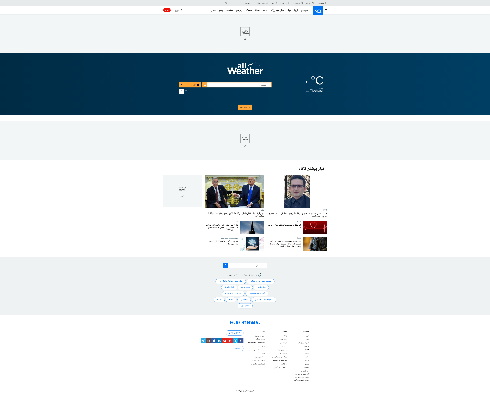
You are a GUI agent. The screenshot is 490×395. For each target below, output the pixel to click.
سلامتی (229, 10)
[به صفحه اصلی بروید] (318, 10)
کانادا (325, 210)
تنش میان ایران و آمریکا (233, 293)
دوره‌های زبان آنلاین (280, 367)
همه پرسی (244, 299)
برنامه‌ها (306, 367)
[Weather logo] (245, 70)
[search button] (226, 3)
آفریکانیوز (284, 364)
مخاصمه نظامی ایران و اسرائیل (260, 281)
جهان (289, 10)
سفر (265, 10)
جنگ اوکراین (261, 287)
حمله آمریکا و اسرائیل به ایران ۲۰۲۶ (231, 281)
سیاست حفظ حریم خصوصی (256, 349)
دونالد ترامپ (245, 287)
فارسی (321, 3)
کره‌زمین (239, 10)
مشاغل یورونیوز (260, 357)
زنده (167, 10)
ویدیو (221, 10)
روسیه (231, 299)
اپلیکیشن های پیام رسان (279, 357)
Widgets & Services (279, 360)
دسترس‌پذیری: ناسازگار (257, 360)
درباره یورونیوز (260, 335)
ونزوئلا (219, 299)
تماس (263, 353)
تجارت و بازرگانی (277, 10)
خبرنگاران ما (305, 371)
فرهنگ (249, 10)
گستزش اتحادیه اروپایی (257, 293)
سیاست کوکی (260, 346)
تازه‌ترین (304, 10)
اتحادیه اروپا (245, 305)
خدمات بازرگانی (260, 339)
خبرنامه (237, 348)
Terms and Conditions (256, 342)
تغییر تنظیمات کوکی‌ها (258, 364)
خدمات (284, 331)
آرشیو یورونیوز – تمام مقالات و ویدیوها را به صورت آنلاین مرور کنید (301, 377)
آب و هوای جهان (245, 107)
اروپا (296, 10)
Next (257, 10)
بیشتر (263, 331)
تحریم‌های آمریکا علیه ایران (264, 299)
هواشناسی (283, 342)
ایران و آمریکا (229, 287)
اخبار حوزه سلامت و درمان (229, 238)
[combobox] (239, 3)
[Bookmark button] (304, 91)
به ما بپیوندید (282, 349)
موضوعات (305, 331)
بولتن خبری (283, 339)
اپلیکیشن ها (283, 353)
